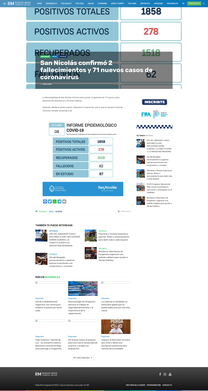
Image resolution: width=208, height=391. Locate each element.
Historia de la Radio (135, 385)
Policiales (66, 4)
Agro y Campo (117, 4)
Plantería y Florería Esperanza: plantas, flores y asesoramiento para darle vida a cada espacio (114, 237)
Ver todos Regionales (81, 358)
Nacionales (172, 4)
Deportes (145, 4)
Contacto (167, 385)
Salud (91, 4)
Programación (154, 385)
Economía (102, 4)
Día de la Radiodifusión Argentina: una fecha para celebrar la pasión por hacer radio (48, 306)
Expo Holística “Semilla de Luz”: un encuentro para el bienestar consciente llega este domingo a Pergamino (48, 344)
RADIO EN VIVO (194, 3)
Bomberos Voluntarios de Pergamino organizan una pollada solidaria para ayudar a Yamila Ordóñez (113, 256)
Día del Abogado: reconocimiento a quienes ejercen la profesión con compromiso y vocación (61, 261)
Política (80, 4)
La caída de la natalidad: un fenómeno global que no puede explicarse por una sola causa (115, 306)
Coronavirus (126, 211)
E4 (88, 385)
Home (39, 4)
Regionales (51, 4)
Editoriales (53, 231)
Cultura (132, 4)
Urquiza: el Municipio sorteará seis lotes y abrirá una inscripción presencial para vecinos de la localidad (115, 344)
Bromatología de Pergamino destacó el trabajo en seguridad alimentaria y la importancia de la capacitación (81, 307)
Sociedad (158, 4)
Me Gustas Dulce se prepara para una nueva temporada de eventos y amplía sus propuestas (82, 344)
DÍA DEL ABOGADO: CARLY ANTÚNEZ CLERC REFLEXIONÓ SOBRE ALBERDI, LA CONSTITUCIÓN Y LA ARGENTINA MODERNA (64, 240)
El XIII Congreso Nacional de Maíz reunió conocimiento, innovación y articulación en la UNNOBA (159, 188)
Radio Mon (47, 84)
